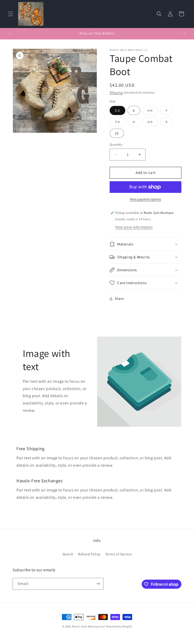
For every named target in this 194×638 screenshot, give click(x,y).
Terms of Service (118, 554)
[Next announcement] (184, 33)
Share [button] (119, 298)
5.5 (117, 110)
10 (117, 133)
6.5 (153, 111)
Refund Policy (89, 554)
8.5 (153, 122)
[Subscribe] (97, 584)
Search (68, 554)
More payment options (145, 199)
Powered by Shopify (119, 626)
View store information (134, 227)
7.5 (120, 122)
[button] (10, 13)
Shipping (116, 92)
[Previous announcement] (9, 33)
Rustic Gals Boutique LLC (89, 626)
